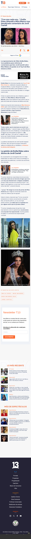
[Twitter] (13, 516)
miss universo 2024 (9, 296)
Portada (15, 475)
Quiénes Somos (15, 497)
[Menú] (28, 3)
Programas (15, 478)
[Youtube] (20, 516)
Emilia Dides (6, 293)
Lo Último (3, 7)
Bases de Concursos (15, 486)
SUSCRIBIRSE (9, 337)
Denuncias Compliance (15, 507)
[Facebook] (17, 516)
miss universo (18, 293)
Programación (15, 481)
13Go (15, 488)
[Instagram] (10, 516)
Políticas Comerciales (15, 502)
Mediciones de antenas (15, 504)
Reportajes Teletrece (14, 7)
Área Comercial (15, 499)
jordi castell (7, 299)
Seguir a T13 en (14, 55)
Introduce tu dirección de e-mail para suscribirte (14, 328)
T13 (2, 50)
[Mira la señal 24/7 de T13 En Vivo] (22, 3)
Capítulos (15, 483)
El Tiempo (24, 7)
